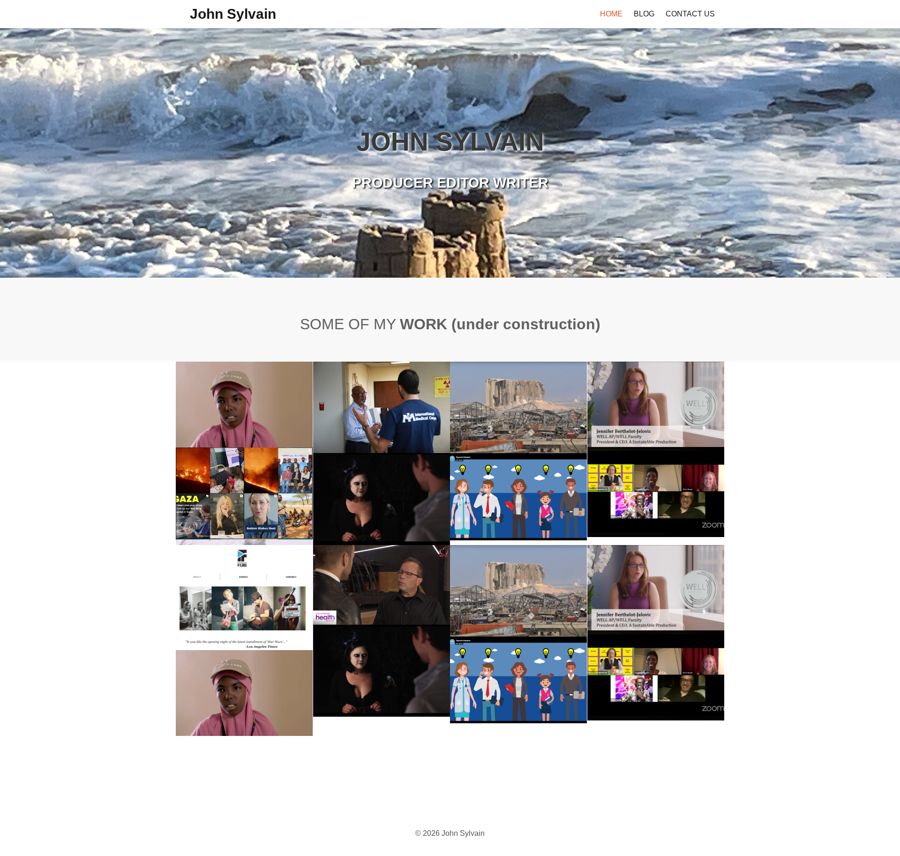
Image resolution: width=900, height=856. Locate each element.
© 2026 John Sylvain (450, 833)
